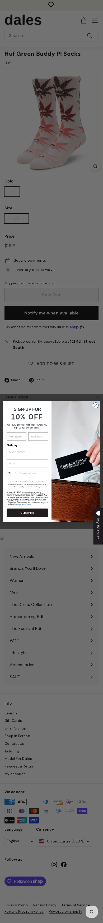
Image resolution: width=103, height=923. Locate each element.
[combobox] (12, 473)
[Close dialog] (96, 405)
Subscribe (27, 513)
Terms (29, 504)
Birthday (12, 445)
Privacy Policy (20, 504)
